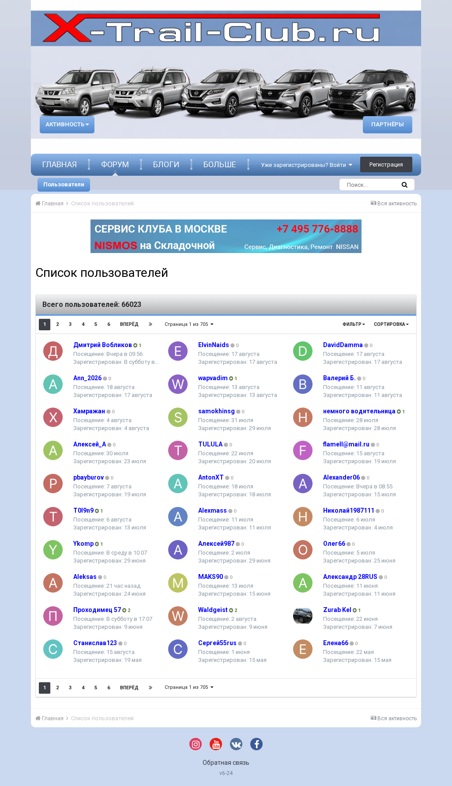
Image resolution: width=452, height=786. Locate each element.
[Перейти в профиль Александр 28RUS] (303, 583)
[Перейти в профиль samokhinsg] (178, 417)
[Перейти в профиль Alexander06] (303, 483)
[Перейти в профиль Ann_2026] (53, 384)
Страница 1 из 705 (188, 324)
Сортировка (390, 324)
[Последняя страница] (150, 324)
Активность (65, 124)
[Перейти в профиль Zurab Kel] (303, 616)
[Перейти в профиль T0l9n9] (53, 516)
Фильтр (352, 324)
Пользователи (63, 184)
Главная (59, 164)
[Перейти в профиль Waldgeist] (178, 616)
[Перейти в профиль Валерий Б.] (303, 384)
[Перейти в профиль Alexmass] (178, 516)
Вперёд (129, 324)
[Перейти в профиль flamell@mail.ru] (303, 450)
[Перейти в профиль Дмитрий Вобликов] (53, 351)
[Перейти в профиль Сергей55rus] (178, 649)
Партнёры (387, 124)
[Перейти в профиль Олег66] (303, 549)
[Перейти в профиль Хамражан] (53, 417)
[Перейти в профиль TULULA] (178, 450)
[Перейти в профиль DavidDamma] (303, 351)
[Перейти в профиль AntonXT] (178, 483)
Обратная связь (226, 762)
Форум (115, 164)
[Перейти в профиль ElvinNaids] (178, 351)
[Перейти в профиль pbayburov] (53, 483)
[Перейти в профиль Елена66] (303, 649)
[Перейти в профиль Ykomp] (53, 549)
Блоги (166, 164)
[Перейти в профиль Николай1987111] (303, 516)
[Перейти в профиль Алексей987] (178, 549)
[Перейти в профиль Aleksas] (53, 583)
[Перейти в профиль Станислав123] (53, 649)
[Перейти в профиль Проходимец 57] (53, 616)
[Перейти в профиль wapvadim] (178, 384)
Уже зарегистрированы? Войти (305, 165)
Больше (219, 164)
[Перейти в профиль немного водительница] (303, 417)
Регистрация (386, 164)
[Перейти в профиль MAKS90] (178, 583)
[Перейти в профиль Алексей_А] (53, 450)
